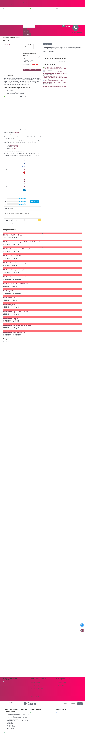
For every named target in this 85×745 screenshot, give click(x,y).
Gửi (39, 220)
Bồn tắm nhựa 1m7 (9, 305)
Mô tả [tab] (5, 75)
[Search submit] (25, 29)
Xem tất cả (26, 34)
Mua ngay (37, 69)
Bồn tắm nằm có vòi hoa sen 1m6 (14, 277)
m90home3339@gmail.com (13, 726)
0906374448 (77, 32)
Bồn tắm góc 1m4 (9, 291)
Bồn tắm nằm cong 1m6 (11, 319)
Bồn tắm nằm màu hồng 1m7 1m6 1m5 (16, 249)
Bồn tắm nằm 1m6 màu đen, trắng (14, 263)
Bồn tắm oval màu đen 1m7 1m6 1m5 (16, 284)
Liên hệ (10, 4)
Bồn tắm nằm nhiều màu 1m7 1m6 (14, 333)
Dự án (17, 2)
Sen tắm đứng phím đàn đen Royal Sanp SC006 (55, 77)
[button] (47, 44)
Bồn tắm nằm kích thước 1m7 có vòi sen (17, 326)
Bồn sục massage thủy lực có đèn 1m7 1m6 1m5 (55, 73)
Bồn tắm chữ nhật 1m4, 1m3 (13, 235)
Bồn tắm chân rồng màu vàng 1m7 (14, 270)
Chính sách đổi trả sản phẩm (37, 688)
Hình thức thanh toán (35, 682)
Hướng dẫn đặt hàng (25, 2)
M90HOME (14, 148)
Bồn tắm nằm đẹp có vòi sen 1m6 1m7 (16, 312)
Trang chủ (5, 37)
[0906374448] (75, 28)
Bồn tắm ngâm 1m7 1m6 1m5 (13, 256)
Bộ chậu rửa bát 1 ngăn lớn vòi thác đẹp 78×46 (54, 68)
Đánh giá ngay (34, 201)
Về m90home (10, 2)
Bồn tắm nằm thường (12, 37)
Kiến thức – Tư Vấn (36, 2)
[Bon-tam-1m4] (7, 44)
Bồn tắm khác (16, 132)
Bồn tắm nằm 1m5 (9, 298)
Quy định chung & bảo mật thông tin (38, 694)
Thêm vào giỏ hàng (28, 69)
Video (6, 4)
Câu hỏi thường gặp (62, 685)
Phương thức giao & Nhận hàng (37, 691)
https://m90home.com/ (14, 145)
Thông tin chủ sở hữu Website (37, 696)
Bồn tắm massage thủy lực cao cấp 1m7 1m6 (54, 86)
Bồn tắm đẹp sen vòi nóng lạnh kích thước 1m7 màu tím (22, 242)
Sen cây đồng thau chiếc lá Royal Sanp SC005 (54, 82)
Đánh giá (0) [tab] (10, 75)
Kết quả (26, 31)
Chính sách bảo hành (35, 685)
